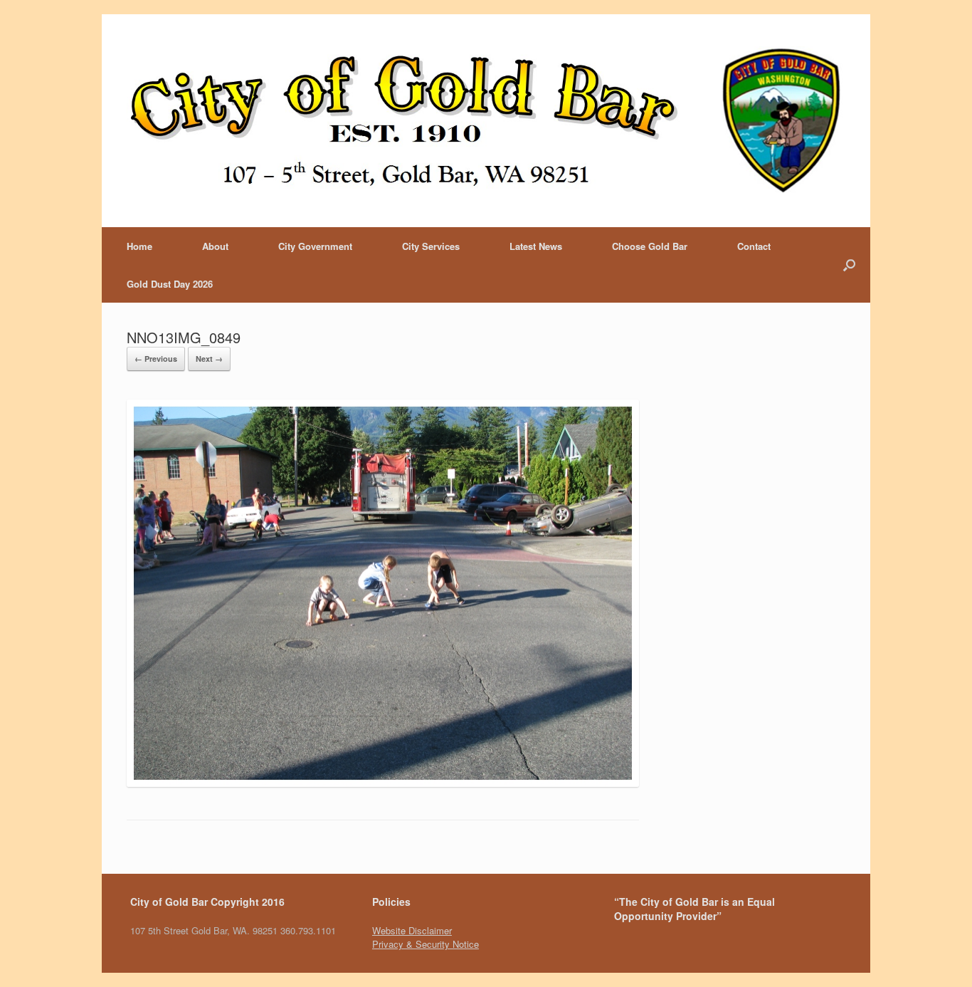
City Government (315, 246)
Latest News (535, 246)
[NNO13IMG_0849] (383, 783)
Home (139, 246)
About (215, 246)
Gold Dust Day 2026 (170, 284)
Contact (754, 246)
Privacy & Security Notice (425, 944)
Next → (209, 358)
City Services (431, 246)
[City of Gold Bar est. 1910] (486, 120)
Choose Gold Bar (649, 246)
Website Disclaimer (412, 930)
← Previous (155, 358)
